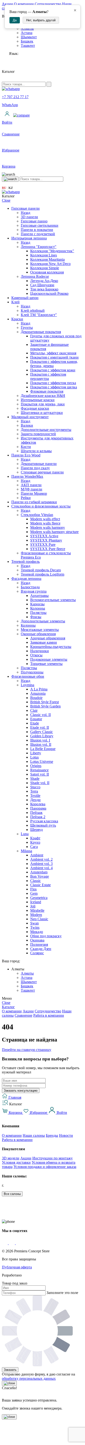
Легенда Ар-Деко (44, 281)
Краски (17, 319)
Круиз (35, 842)
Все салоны (12, 1194)
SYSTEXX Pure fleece (47, 549)
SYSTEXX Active (44, 536)
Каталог (8, 1007)
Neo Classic (39, 919)
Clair (34, 710)
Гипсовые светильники (39, 225)
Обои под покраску (46, 936)
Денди (35, 800)
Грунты (27, 327)
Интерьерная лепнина (29, 238)
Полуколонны (32, 672)
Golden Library (41, 736)
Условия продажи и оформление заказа (44, 1167)
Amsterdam (38, 872)
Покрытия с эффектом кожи (52, 370)
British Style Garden (45, 706)
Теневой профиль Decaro (41, 570)
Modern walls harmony (47, 527)
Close (6, 200)
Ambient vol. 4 (41, 868)
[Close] (9, 1383)
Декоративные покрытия (41, 332)
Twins (34, 927)
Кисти (26, 447)
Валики (27, 425)
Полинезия (39, 944)
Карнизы (37, 604)
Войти (61, 1113)
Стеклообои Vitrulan (37, 515)
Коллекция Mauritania (47, 259)
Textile (35, 796)
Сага (34, 847)
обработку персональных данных (29, 1378)
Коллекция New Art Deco (50, 264)
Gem (34, 893)
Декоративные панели (39, 464)
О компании (24, 4)
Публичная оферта (17, 1267)
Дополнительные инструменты (46, 430)
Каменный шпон (24, 298)
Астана (26, 33)
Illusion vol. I (40, 740)
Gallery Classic (41, 732)
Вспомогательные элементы (53, 600)
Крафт (35, 838)
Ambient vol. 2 (41, 859)
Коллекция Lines (43, 255)
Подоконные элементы (48, 659)
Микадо (36, 932)
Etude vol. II (39, 727)
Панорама (38, 808)
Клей (15, 302)
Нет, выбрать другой (40, 20)
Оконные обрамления (38, 634)
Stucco (35, 787)
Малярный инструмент (30, 417)
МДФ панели (31, 489)
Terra (34, 791)
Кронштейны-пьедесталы (50, 647)
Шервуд (36, 830)
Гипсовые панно (34, 221)
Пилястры (38, 613)
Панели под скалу (35, 468)
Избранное (38, 1113)
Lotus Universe (41, 761)
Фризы (35, 617)
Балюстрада (30, 587)
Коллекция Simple (44, 268)
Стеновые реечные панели (42, 472)
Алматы (27, 973)
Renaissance (39, 770)
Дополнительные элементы (43, 621)
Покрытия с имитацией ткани (54, 357)
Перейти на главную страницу (26, 1050)
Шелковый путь (43, 825)
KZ (10, 188)
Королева (37, 804)
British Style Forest (44, 702)
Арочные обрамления (47, 638)
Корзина (15, 1113)
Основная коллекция (47, 272)
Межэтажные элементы (40, 630)
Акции (7, 4)
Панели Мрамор (34, 493)
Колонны (37, 608)
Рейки (26, 498)
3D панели (29, 217)
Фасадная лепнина (26, 579)
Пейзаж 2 (37, 817)
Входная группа (34, 591)
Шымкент (29, 37)
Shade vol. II (39, 783)
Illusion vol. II (40, 744)
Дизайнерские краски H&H (43, 396)
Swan (34, 923)
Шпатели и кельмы (36, 451)
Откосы (36, 655)
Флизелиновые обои (27, 676)
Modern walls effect (45, 519)
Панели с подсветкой (38, 234)
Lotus (34, 757)
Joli (32, 906)
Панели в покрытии (37, 230)
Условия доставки (16, 1162)
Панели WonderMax (27, 476)
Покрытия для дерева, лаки (43, 404)
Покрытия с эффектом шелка (53, 387)
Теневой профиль (25, 562)
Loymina (27, 685)
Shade (34, 779)
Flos (33, 889)
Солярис (37, 953)
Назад (25, 213)
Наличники (39, 651)
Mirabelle (37, 910)
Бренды (52, 1135)
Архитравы (39, 596)
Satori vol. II (39, 774)
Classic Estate (40, 885)
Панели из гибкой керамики (34, 502)
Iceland (35, 902)
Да (15, 20)
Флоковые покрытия (46, 391)
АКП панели (31, 485)
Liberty (35, 753)
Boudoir (36, 698)
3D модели (10, 1158)
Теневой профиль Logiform (42, 574)
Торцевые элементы (46, 664)
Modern (36, 915)
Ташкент (28, 45)
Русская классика (44, 821)
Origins (35, 766)
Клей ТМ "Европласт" (39, 315)
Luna (25, 834)
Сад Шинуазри (42, 285)
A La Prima (38, 689)
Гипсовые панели (25, 208)
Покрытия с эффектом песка (53, 383)
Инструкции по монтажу (52, 1158)
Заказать (10, 1369)
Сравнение (23, 1015)
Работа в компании (48, 1015)
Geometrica (38, 898)
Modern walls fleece (45, 523)
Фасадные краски (35, 408)
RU (4, 188)
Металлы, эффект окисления (53, 353)
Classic (35, 881)
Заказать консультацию (21, 1090)
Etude (34, 723)
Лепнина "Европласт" (38, 247)
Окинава (37, 940)
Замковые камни (43, 642)
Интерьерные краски (38, 400)
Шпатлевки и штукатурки (42, 413)
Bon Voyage (39, 876)
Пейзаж (36, 813)
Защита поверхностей (38, 434)
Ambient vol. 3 (41, 864)
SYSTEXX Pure (42, 544)
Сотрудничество (48, 4)
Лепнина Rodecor (35, 276)
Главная (14, 1097)
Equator (36, 719)
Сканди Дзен (40, 949)
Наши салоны (34, 1135)
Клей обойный (33, 310)
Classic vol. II (40, 715)
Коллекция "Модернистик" (52, 251)
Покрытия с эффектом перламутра (48, 376)
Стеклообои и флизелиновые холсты (41, 506)
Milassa (26, 851)
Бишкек (27, 41)
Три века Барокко (44, 289)
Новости (66, 1135)
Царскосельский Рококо (49, 293)
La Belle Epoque (42, 749)
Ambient (36, 855)
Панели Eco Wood (25, 455)
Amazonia (38, 693)
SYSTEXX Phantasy (46, 540)
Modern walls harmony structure (54, 532)
